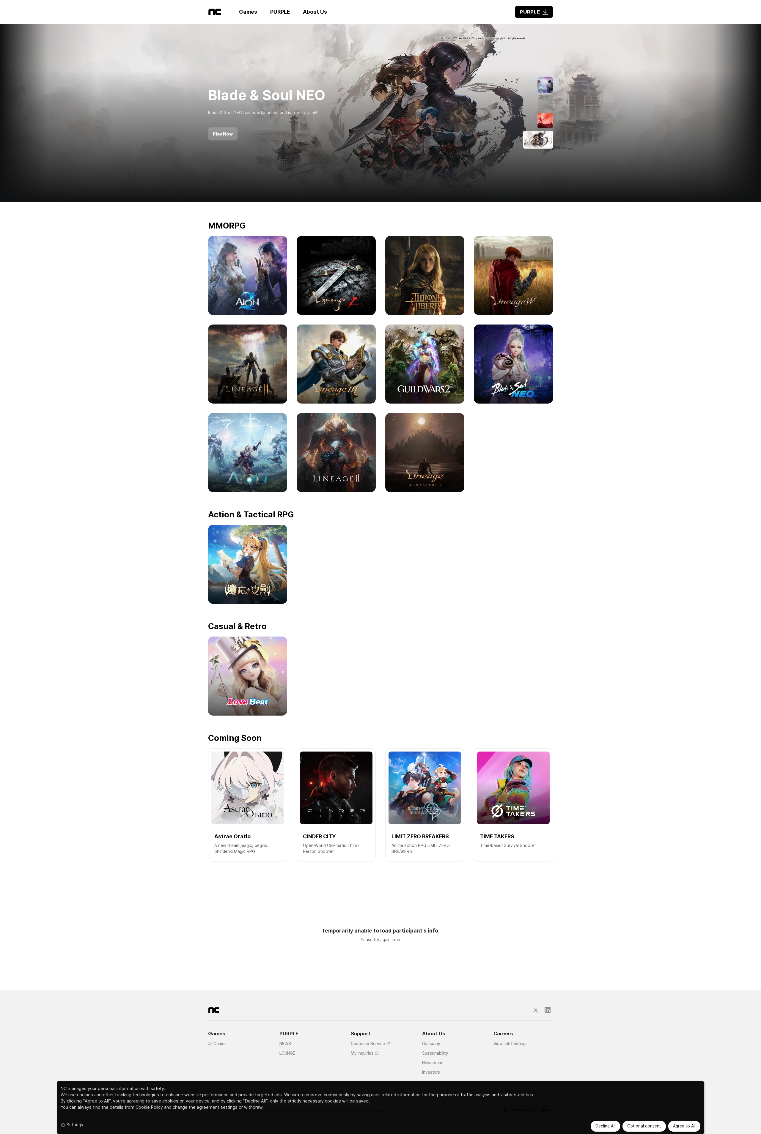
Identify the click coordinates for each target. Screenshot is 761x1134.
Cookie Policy (149, 1107)
